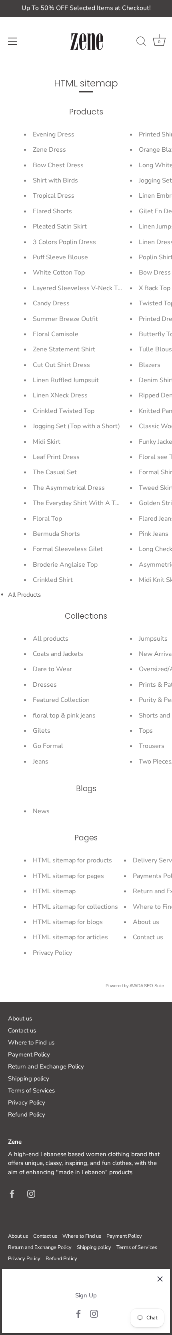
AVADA (136, 985)
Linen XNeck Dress (60, 395)
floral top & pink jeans (64, 715)
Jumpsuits (153, 638)
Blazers (149, 365)
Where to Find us (31, 1042)
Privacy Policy (52, 952)
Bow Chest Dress (58, 165)
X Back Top (154, 288)
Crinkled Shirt (53, 579)
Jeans (40, 761)
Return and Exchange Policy (46, 1066)
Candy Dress (51, 303)
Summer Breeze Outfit (65, 319)
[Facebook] (78, 1313)
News (41, 811)
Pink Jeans (153, 533)
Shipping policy (28, 1078)
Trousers (151, 746)
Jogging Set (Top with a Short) (76, 426)
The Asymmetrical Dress (69, 487)
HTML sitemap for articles (70, 937)
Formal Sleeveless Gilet (68, 549)
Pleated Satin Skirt (60, 226)
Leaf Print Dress (56, 457)
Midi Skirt (46, 441)
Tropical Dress (53, 195)
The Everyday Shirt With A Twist (80, 503)
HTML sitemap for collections (75, 906)
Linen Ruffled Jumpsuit (66, 380)
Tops (146, 730)
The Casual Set (55, 472)
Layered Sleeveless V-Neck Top (79, 288)
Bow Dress (155, 272)
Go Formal (48, 746)
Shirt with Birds (55, 180)
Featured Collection (61, 700)
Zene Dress (49, 149)
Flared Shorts (52, 211)
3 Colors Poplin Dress (64, 242)
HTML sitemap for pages (68, 876)
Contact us (148, 937)
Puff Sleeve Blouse (60, 257)
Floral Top (47, 518)
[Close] (160, 1279)
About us (146, 922)
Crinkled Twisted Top (63, 411)
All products (50, 638)
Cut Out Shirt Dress (61, 365)
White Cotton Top (59, 272)
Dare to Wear (52, 669)
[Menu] (13, 41)
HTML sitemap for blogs (68, 922)
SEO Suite (154, 985)
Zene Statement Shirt (64, 349)
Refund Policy (26, 1114)
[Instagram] (94, 1313)
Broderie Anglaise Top (65, 564)
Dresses (45, 684)
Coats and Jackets (58, 653)
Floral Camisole (55, 334)
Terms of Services (31, 1090)
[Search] (141, 42)
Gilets (41, 730)
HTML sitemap (54, 891)
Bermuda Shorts (56, 533)
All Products (24, 595)
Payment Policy (29, 1054)
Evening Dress (53, 134)
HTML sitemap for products (72, 860)
